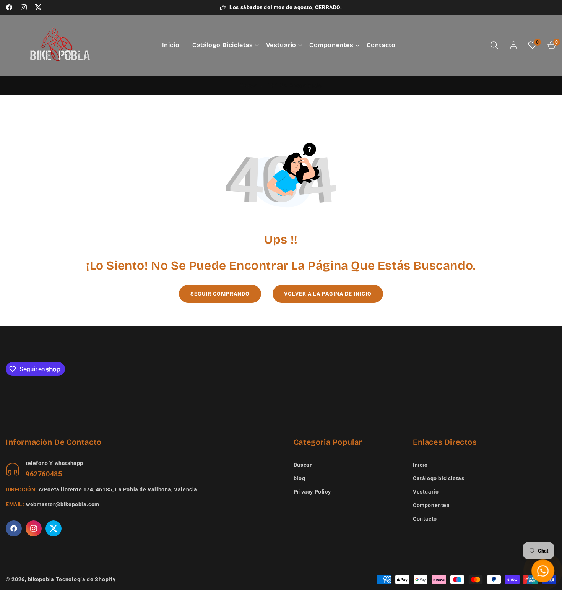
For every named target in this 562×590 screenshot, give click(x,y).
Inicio (420, 465)
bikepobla (41, 579)
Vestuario (426, 492)
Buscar (303, 465)
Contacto (425, 519)
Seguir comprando (220, 294)
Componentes (431, 505)
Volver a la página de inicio (328, 294)
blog (299, 478)
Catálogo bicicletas (438, 478)
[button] (222, 45)
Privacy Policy (312, 492)
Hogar (248, 85)
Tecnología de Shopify (86, 579)
